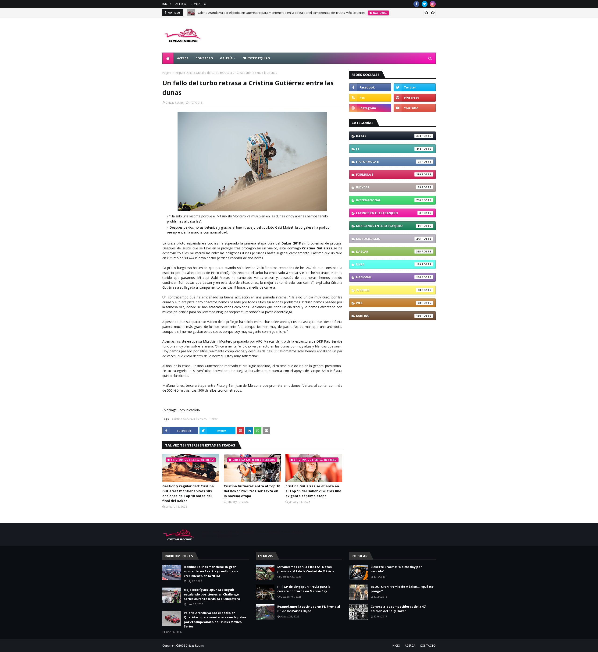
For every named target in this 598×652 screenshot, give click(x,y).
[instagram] (433, 4)
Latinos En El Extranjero (388, 213)
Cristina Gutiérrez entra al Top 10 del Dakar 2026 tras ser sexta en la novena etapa (252, 491)
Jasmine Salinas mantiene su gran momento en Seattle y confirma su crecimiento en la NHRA (211, 571)
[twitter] (424, 4)
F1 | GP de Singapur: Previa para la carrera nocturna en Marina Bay (304, 589)
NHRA (388, 264)
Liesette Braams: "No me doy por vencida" (396, 569)
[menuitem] (168, 58)
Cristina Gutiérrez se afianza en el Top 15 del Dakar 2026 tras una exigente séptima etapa (313, 491)
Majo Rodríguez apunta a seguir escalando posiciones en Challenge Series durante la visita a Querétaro (212, 594)
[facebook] (416, 4)
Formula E (388, 174)
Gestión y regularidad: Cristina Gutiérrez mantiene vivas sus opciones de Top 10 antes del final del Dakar (188, 493)
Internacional (388, 200)
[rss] (370, 98)
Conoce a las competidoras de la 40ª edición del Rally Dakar (399, 608)
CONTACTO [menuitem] (204, 58)
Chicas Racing (175, 103)
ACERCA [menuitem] (183, 58)
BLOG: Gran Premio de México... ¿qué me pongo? (402, 589)
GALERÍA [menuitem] (226, 58)
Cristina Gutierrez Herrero (189, 419)
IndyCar (388, 187)
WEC (388, 303)
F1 (388, 149)
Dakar (190, 73)
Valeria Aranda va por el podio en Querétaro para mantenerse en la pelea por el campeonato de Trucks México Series (281, 13)
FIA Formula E (388, 161)
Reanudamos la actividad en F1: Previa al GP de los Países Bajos (308, 608)
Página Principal (172, 73)
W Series (388, 290)
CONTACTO (198, 4)
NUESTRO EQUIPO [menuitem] (256, 58)
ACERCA (180, 4)
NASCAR (388, 251)
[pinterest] (415, 98)
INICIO (166, 4)
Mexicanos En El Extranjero (388, 226)
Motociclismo (388, 239)
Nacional (388, 277)
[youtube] (415, 108)
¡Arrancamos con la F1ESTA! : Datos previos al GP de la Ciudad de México (305, 569)
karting (388, 316)
